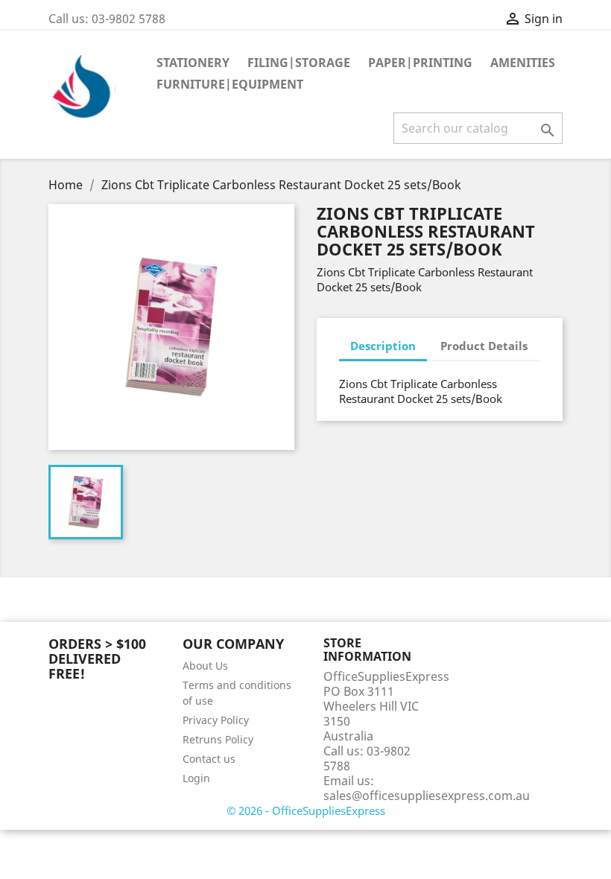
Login (196, 778)
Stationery (192, 62)
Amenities (522, 62)
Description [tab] (383, 345)
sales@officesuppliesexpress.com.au (426, 795)
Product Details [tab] (484, 345)
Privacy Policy (216, 720)
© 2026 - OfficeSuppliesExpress (306, 810)
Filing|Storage (298, 62)
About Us (205, 666)
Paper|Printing (420, 62)
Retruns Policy (218, 739)
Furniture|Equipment (229, 84)
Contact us (209, 759)
